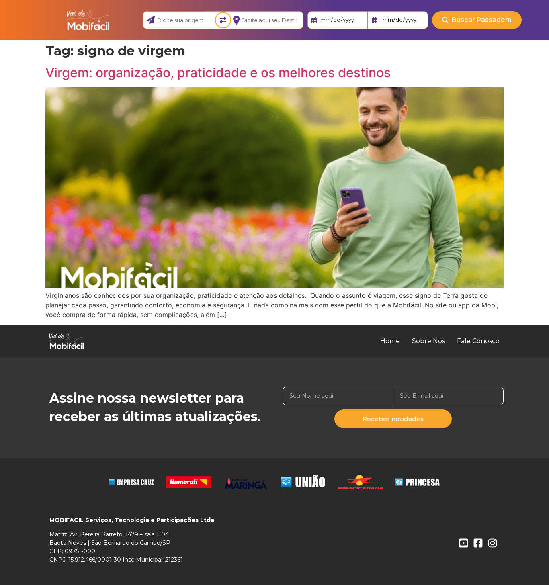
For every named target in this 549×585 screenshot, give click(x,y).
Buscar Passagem (482, 20)
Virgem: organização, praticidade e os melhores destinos (218, 72)
